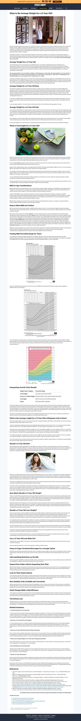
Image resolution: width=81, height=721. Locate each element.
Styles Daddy (40, 5)
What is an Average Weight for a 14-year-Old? (20, 709)
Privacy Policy (46, 715)
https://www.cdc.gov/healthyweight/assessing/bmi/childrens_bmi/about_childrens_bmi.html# (40, 687)
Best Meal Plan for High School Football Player (23, 698)
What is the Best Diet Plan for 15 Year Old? (22, 703)
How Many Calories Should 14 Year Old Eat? (22, 699)
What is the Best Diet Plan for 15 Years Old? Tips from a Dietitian (24, 708)
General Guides (43, 8)
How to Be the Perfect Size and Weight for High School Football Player (28, 701)
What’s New (17, 8)
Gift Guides (34, 715)
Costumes (24, 8)
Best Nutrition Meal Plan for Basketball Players (23, 702)
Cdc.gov (57, 671)
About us (40, 715)
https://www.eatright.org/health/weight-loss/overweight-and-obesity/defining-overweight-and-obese (38, 689)
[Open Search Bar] (66, 8)
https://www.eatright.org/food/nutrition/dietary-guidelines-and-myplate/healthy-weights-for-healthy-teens (39, 684)
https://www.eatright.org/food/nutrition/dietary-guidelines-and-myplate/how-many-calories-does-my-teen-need (40, 681)
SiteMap (53, 715)
